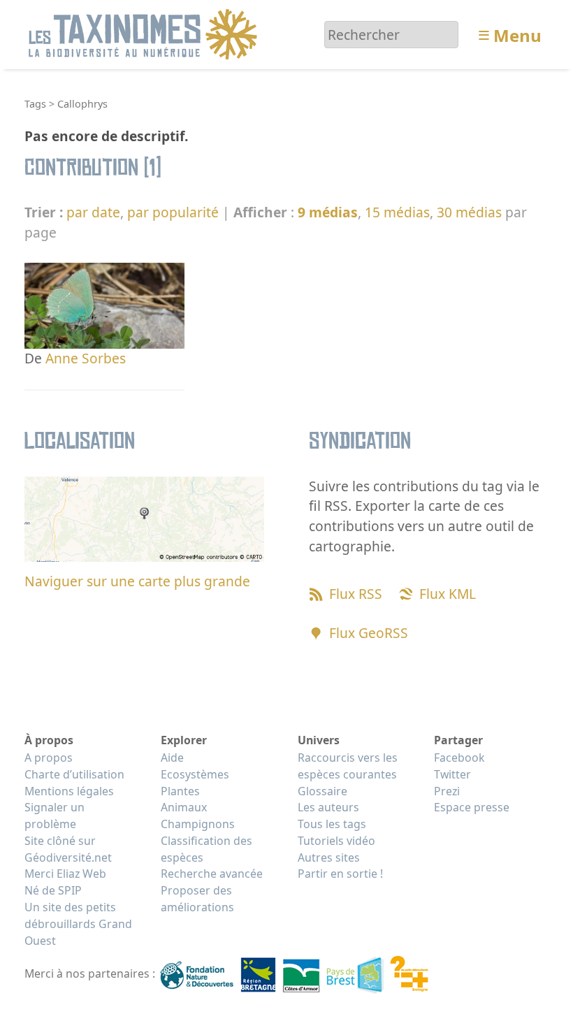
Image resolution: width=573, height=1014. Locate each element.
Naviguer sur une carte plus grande (137, 581)
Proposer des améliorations (197, 899)
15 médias (397, 212)
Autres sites (329, 857)
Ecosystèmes (195, 774)
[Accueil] (145, 33)
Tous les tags (332, 824)
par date (93, 212)
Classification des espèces (206, 849)
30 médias (469, 212)
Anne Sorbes (85, 358)
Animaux (184, 807)
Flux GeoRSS (368, 632)
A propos (48, 757)
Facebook (459, 757)
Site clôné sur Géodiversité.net (68, 849)
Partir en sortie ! (340, 873)
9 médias (328, 212)
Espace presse (471, 807)
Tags (35, 103)
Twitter (452, 774)
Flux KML (447, 593)
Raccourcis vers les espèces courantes (348, 766)
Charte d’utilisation (74, 774)
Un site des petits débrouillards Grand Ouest (78, 923)
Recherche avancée (212, 873)
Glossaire (322, 791)
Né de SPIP (53, 890)
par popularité (173, 212)
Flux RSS (355, 593)
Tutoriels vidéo (336, 840)
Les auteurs (328, 807)
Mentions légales (69, 791)
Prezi (447, 791)
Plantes (180, 791)
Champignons (198, 824)
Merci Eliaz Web (65, 873)
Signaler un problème (54, 815)
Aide (172, 757)
